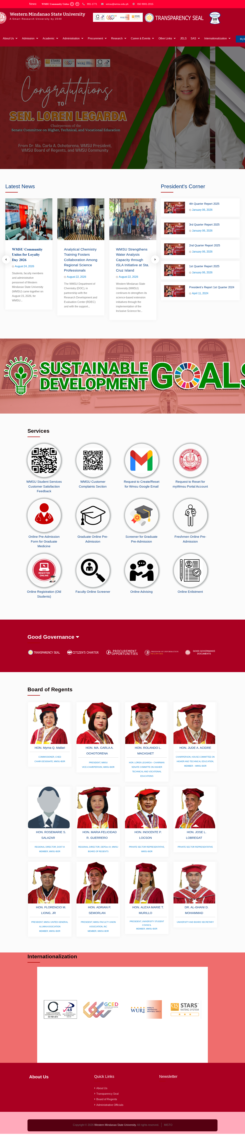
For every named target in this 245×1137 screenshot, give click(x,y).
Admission (28, 38)
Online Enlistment (190, 618)
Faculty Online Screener (93, 618)
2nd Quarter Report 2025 (204, 271)
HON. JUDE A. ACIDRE (195, 774)
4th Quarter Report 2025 (204, 230)
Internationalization (215, 38)
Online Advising (141, 618)
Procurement (95, 38)
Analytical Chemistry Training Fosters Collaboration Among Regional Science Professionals (80, 286)
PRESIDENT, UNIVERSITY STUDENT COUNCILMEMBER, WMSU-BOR (147, 951)
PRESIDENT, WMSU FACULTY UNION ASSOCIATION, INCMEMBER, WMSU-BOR (98, 953)
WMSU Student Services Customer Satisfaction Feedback (44, 512)
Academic (48, 38)
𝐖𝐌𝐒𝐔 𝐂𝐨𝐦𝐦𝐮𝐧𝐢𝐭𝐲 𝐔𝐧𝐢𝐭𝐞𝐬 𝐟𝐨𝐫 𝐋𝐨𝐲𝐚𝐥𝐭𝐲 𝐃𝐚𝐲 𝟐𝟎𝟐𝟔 (27, 281)
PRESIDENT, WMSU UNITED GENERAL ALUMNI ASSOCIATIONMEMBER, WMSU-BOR (49, 953)
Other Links (165, 38)
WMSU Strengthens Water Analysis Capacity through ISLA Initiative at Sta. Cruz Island (132, 286)
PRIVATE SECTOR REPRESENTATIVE (195, 873)
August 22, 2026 (76, 303)
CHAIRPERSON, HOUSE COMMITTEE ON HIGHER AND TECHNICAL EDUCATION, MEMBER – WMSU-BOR (195, 787)
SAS (193, 38)
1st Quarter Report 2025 (204, 292)
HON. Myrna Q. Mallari (50, 774)
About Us (8, 38)
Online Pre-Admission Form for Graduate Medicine (44, 567)
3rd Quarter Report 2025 (204, 250)
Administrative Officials (109, 1131)
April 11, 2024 (200, 319)
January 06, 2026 (202, 236)
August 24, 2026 (24, 292)
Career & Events (140, 38)
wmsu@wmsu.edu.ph (117, 4)
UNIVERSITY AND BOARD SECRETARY (195, 948)
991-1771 (92, 4)
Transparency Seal (107, 1120)
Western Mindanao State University (47, 14)
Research (117, 38)
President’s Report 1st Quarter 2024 (211, 313)
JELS (183, 38)
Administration (71, 38)
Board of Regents (106, 1125)
